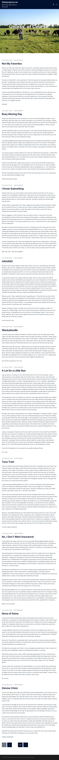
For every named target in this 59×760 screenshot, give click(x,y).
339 (20, 745)
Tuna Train (8, 461)
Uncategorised (18, 60)
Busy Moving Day (12, 114)
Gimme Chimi (10, 688)
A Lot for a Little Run (14, 370)
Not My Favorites (12, 63)
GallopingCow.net (10, 2)
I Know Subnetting (13, 188)
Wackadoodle (10, 330)
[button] (53, 4)
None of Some (10, 613)
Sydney (32, 757)
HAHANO (7, 261)
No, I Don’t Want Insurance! (18, 536)
